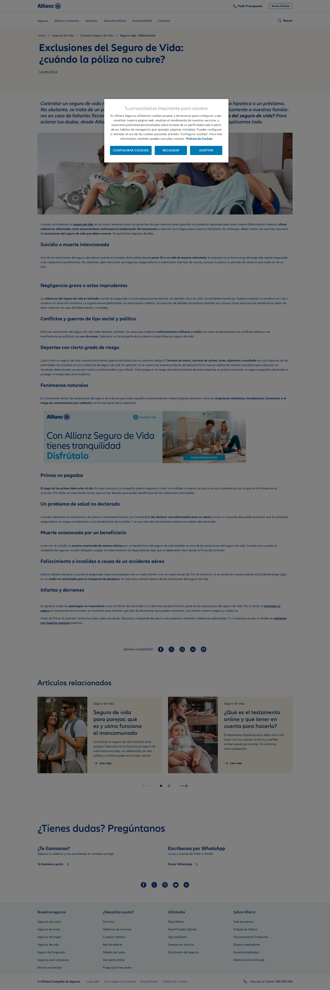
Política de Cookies (199, 139)
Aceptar (206, 150)
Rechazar (171, 150)
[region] (166, 130)
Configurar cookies (131, 150)
